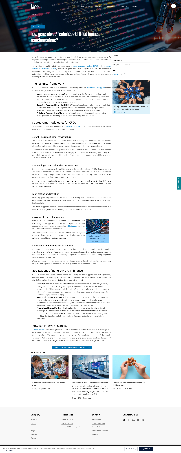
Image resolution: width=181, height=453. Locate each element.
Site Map (95, 434)
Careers (134, 6)
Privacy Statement (98, 423)
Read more (120, 112)
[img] (35, 6)
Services (98, 6)
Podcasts (34, 434)
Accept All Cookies (146, 449)
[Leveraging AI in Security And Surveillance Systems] (90, 367)
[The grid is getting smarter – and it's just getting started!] (50, 367)
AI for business (38, 330)
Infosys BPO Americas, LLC (70, 427)
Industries (110, 6)
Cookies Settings (131, 449)
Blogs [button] (33, 14)
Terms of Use (96, 419)
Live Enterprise (85, 6)
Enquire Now (179, 183)
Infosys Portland (67, 423)
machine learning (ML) (96, 87)
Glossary (34, 438)
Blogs (33, 431)
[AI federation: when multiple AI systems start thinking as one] (131, 367)
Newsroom (34, 427)
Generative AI (38, 27)
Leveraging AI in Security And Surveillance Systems (90, 382)
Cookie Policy (97, 427)
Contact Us (123, 6)
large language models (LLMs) (85, 66)
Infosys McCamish (67, 419)
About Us (34, 419)
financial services (73, 126)
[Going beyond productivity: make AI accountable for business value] (131, 91)
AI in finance (72, 226)
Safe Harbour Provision (100, 431)
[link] (124, 420)
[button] (164, 6)
